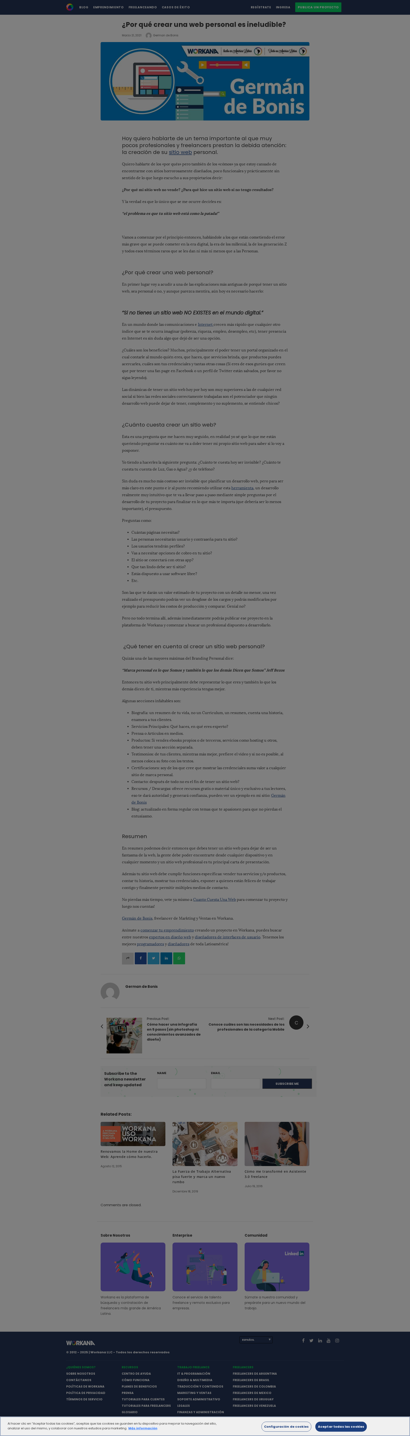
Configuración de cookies (286, 1426)
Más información (142, 1428)
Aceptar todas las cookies (341, 1426)
